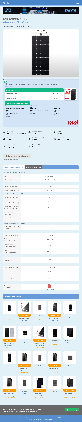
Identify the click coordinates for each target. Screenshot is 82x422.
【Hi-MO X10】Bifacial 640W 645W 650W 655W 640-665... (32, 84)
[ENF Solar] (7, 3)
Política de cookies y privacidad (39, 418)
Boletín (60, 418)
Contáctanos (53, 418)
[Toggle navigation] (77, 2)
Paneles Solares (8, 26)
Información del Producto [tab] (14, 167)
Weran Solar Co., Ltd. (11, 86)
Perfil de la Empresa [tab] (34, 167)
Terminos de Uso (25, 418)
